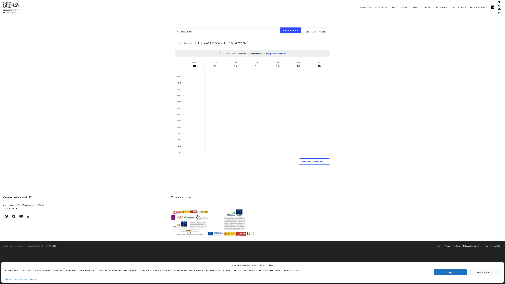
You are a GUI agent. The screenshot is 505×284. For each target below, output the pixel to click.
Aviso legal (23, 279)
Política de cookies (11, 279)
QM (54, 246)
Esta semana (188, 43)
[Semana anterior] (176, 43)
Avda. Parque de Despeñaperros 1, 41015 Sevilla (23, 205)
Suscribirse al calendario (313, 161)
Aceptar (450, 272)
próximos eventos (278, 53)
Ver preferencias (485, 272)
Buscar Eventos (290, 30)
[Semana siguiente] (179, 43)
